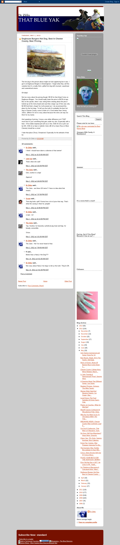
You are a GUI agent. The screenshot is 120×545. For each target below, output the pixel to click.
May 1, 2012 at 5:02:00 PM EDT (37, 166)
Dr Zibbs (29, 148)
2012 (81, 328)
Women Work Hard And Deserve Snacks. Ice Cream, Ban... (89, 393)
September (85, 339)
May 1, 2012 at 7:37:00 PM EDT (37, 194)
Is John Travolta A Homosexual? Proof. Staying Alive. (91, 376)
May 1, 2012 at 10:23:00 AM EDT (37, 155)
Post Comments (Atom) (36, 286)
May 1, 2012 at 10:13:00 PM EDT (37, 219)
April (82, 478)
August (83, 342)
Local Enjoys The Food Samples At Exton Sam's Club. (90, 400)
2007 (81, 501)
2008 (81, 498)
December (84, 331)
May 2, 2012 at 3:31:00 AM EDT (37, 237)
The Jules (29, 170)
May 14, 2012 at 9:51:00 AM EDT (37, 259)
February (84, 483)
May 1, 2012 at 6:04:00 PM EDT (37, 181)
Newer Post (22, 281)
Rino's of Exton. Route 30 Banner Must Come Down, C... (90, 365)
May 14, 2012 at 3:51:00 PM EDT (37, 270)
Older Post (68, 281)
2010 (81, 492)
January (84, 486)
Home (45, 281)
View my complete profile (88, 522)
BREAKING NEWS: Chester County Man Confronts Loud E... (91, 424)
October (84, 336)
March (83, 480)
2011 (81, 490)
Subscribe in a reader (26, 539)
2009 (81, 495)
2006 (81, 503)
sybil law (29, 159)
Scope (28, 198)
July (82, 345)
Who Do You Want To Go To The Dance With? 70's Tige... (90, 417)
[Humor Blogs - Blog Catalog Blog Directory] (33, 543)
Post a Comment (26, 274)
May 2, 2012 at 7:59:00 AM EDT (37, 248)
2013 (81, 326)
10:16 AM (40, 139)
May (82, 350)
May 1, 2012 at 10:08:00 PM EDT (37, 208)
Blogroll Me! (53, 543)
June (83, 348)
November (84, 334)
